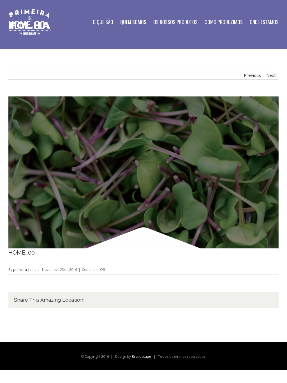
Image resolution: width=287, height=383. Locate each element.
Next (271, 75)
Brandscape (141, 356)
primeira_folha (24, 269)
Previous (252, 75)
